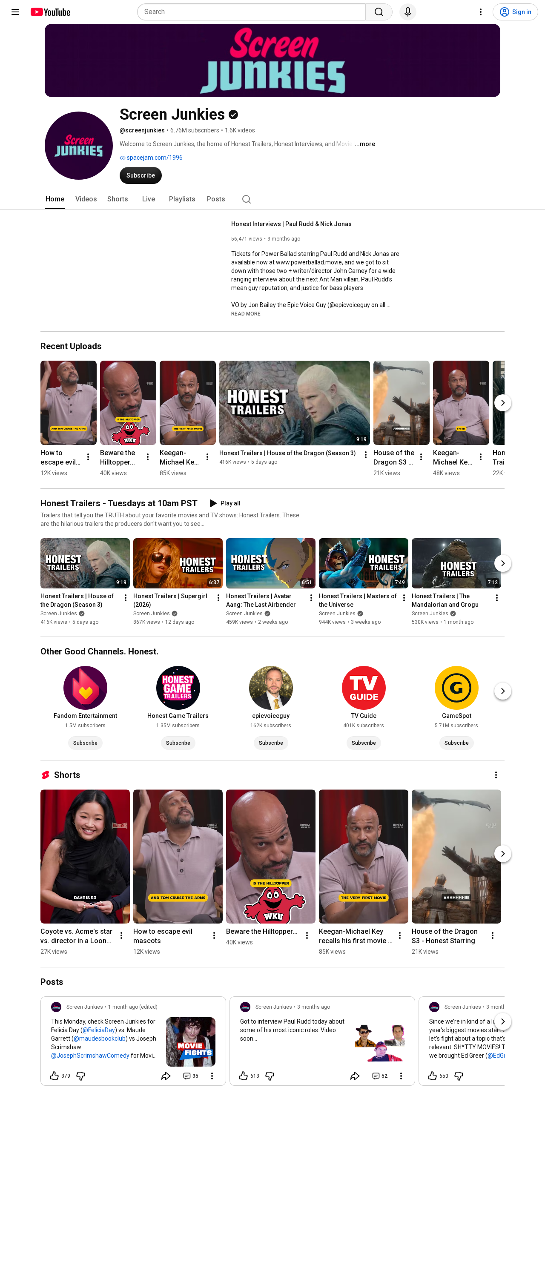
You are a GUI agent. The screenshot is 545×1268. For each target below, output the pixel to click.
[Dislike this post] (80, 1076)
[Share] (166, 1075)
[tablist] (272, 199)
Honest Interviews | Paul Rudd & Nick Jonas (291, 224)
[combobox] (254, 12)
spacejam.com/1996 (154, 157)
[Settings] (481, 12)
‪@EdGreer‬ (501, 1055)
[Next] (502, 402)
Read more (246, 314)
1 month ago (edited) (133, 1007)
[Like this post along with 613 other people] (243, 1076)
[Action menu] (212, 1075)
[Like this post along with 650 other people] (432, 1076)
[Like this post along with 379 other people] (54, 1076)
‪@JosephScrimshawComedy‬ (90, 1055)
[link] (133, 1043)
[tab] (55, 199)
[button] (246, 313)
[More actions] (88, 456)
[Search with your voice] (407, 11)
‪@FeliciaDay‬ (99, 1030)
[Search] (379, 11)
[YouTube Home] (50, 12)
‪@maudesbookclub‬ (100, 1038)
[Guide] (15, 12)
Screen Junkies (58, 614)
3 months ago (313, 1007)
